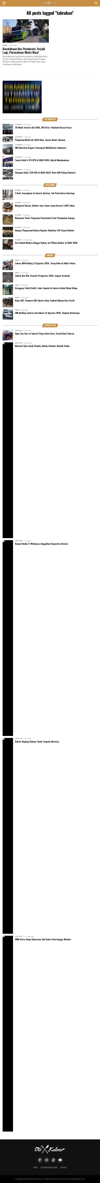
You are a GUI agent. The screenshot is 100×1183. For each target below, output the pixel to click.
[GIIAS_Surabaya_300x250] (22, 113)
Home (35, 1167)
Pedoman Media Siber (49, 1167)
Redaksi (64, 1167)
